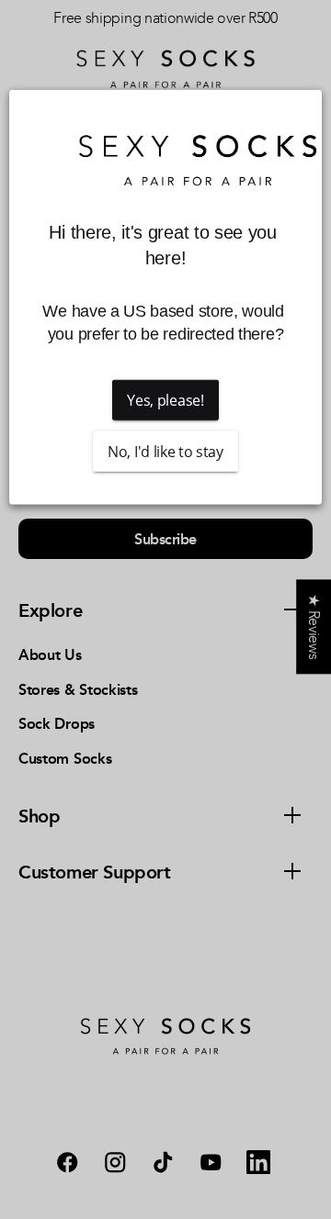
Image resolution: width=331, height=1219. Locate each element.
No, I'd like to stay (165, 452)
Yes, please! (165, 400)
